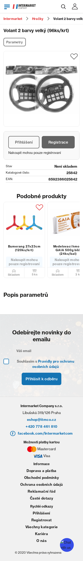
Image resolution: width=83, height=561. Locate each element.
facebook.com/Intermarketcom (45, 433)
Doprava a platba (41, 471)
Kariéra (41, 534)
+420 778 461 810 (41, 426)
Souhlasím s (45, 364)
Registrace (58, 142)
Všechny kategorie (41, 527)
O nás (41, 541)
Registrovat (41, 520)
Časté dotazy (41, 498)
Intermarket (12, 19)
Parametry (14, 42)
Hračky (38, 19)
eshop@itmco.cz (41, 419)
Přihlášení (24, 142)
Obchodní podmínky (41, 477)
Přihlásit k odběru (41, 379)
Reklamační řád (41, 491)
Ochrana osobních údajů (41, 484)
